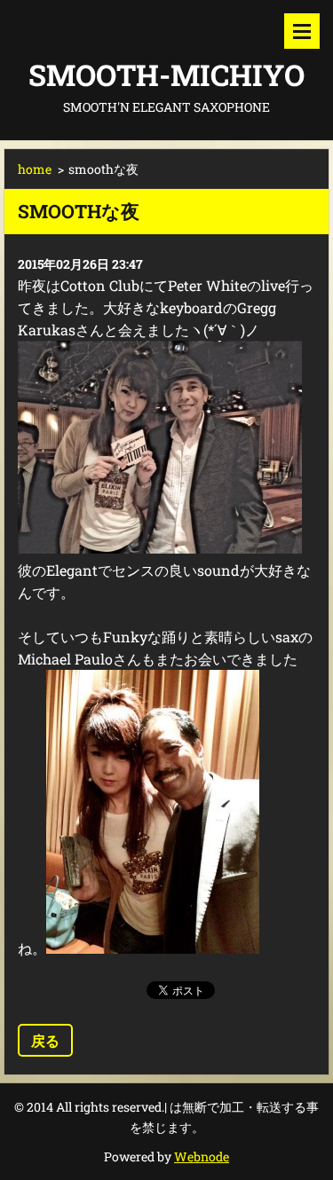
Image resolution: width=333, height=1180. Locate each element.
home (35, 169)
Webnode (201, 1156)
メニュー (302, 31)
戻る (45, 1040)
